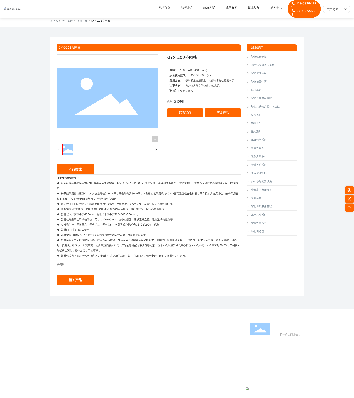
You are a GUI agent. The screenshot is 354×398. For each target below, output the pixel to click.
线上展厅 (67, 20)
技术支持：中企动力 (300, 388)
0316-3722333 (267, 362)
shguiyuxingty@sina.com (275, 367)
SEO (321, 388)
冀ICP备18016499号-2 (199, 388)
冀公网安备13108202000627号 (267, 388)
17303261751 (271, 357)
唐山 (314, 388)
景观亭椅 (82, 20)
